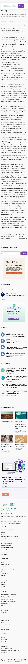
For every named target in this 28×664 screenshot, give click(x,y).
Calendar (3, 608)
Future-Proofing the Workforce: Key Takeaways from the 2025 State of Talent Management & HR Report (21, 425)
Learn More (18, 523)
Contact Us (3, 641)
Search (24, 253)
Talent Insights (4, 554)
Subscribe (3, 586)
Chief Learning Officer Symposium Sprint (10, 597)
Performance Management (7, 543)
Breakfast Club (4, 603)
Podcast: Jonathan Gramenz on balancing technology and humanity (15, 335)
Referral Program (5, 580)
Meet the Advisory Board (6, 648)
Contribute (3, 566)
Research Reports (5, 629)
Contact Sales (4, 639)
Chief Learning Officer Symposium (8, 601)
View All (3, 299)
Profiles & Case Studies (6, 545)
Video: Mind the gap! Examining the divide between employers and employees (15, 355)
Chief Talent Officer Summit (7, 599)
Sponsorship (3, 612)
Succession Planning (5, 549)
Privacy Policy (4, 652)
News (2, 541)
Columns (3, 532)
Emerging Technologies (6, 538)
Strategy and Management (7, 547)
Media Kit (3, 575)
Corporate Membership (6, 625)
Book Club (3, 622)
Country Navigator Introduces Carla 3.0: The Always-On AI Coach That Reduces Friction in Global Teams (16, 378)
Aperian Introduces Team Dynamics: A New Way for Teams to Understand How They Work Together (16, 386)
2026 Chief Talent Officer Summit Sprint (16, 295)
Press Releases (4, 577)
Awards (2, 562)
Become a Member (5, 564)
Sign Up (21, 6)
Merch (2, 627)
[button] (26, 5)
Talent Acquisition (5, 552)
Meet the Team (4, 646)
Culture (2, 534)
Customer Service (5, 644)
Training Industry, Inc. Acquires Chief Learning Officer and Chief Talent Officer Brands (16, 370)
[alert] (14, 289)
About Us (3, 637)
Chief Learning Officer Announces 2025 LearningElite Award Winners (16, 392)
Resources (3, 584)
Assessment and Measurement (8, 530)
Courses (2, 571)
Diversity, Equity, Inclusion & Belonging (9, 536)
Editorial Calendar (5, 573)
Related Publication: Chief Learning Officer (10, 650)
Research (3, 582)
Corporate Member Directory (7, 569)
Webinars (3, 605)
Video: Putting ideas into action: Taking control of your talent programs (16, 348)
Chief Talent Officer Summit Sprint (8, 594)
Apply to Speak (4, 610)
